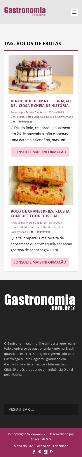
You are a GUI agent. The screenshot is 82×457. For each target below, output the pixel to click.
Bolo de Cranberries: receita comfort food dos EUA (40, 213)
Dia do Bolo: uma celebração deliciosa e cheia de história (41, 103)
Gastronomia (36, 434)
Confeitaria (17, 117)
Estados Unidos (20, 227)
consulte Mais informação (39, 152)
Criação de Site (41, 439)
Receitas (57, 227)
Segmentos (64, 117)
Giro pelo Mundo (41, 227)
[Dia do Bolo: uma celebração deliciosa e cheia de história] (41, 74)
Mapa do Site (23, 446)
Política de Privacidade (51, 446)
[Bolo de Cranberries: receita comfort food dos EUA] (41, 185)
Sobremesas (18, 232)
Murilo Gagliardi (36, 112)
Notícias (51, 117)
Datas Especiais (35, 117)
